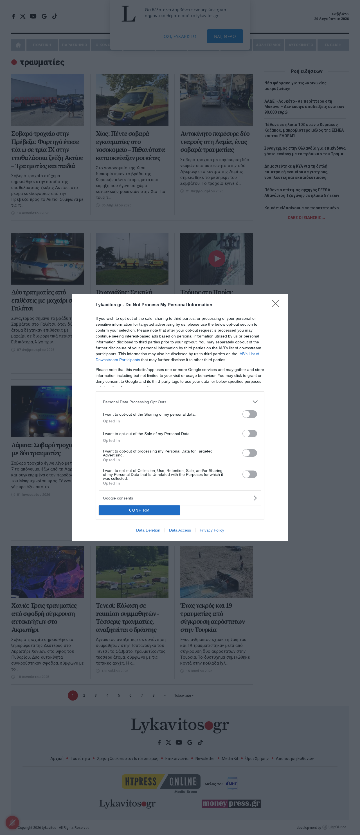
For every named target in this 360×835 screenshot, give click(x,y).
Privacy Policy (212, 530)
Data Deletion (148, 530)
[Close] (277, 305)
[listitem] (180, 402)
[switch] (249, 414)
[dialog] (180, 417)
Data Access (180, 530)
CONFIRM (139, 510)
